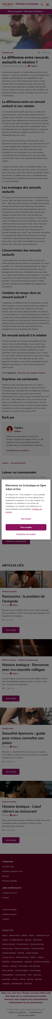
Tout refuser (26, 519)
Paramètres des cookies (26, 534)
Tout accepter (26, 527)
